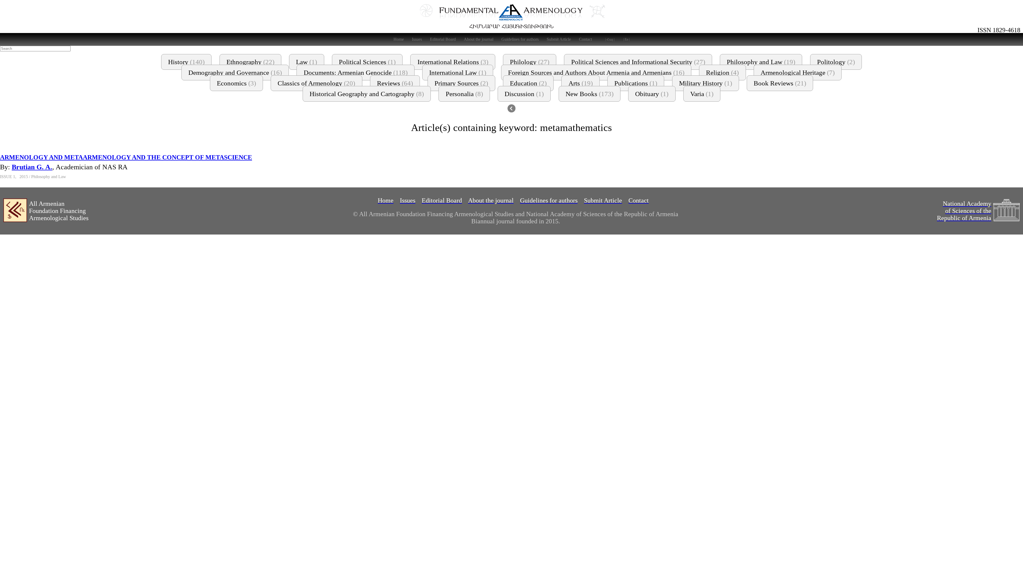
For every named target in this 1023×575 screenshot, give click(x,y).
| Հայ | (609, 39)
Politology (836, 61)
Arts (581, 83)
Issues (417, 39)
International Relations (452, 61)
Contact (585, 39)
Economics (236, 83)
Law (306, 61)
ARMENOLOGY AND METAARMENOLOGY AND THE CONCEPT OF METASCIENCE (126, 157)
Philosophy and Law (761, 61)
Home (398, 39)
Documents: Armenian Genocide (356, 72)
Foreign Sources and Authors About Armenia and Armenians (596, 72)
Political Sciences (367, 61)
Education (528, 83)
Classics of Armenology (316, 83)
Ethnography (250, 61)
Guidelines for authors (520, 39)
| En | (626, 39)
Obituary (651, 93)
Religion (722, 72)
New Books (590, 93)
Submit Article (559, 39)
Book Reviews (780, 83)
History (186, 61)
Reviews (395, 83)
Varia (701, 93)
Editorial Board (443, 39)
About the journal (478, 39)
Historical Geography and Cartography (367, 93)
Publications (635, 83)
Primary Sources (461, 83)
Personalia (464, 93)
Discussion (524, 93)
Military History (705, 83)
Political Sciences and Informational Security (638, 61)
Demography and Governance (235, 72)
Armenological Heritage (798, 72)
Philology (529, 61)
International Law (457, 72)
